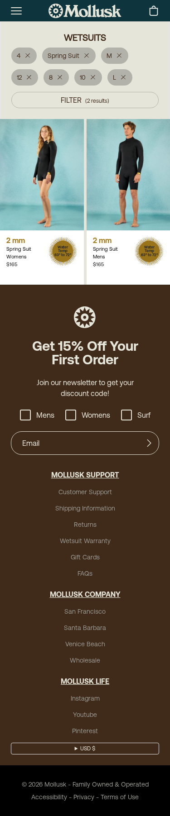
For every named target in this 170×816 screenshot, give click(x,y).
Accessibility (49, 797)
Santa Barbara (85, 627)
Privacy (83, 797)
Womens (96, 415)
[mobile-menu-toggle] (16, 11)
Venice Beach (85, 644)
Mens (45, 415)
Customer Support (85, 492)
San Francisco (85, 611)
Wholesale (85, 660)
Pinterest (85, 731)
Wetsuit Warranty (85, 540)
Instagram (85, 698)
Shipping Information (85, 508)
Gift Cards (85, 557)
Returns (85, 524)
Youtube (85, 714)
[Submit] (149, 443)
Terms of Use (120, 797)
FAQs (85, 573)
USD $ (87, 748)
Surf (144, 415)
